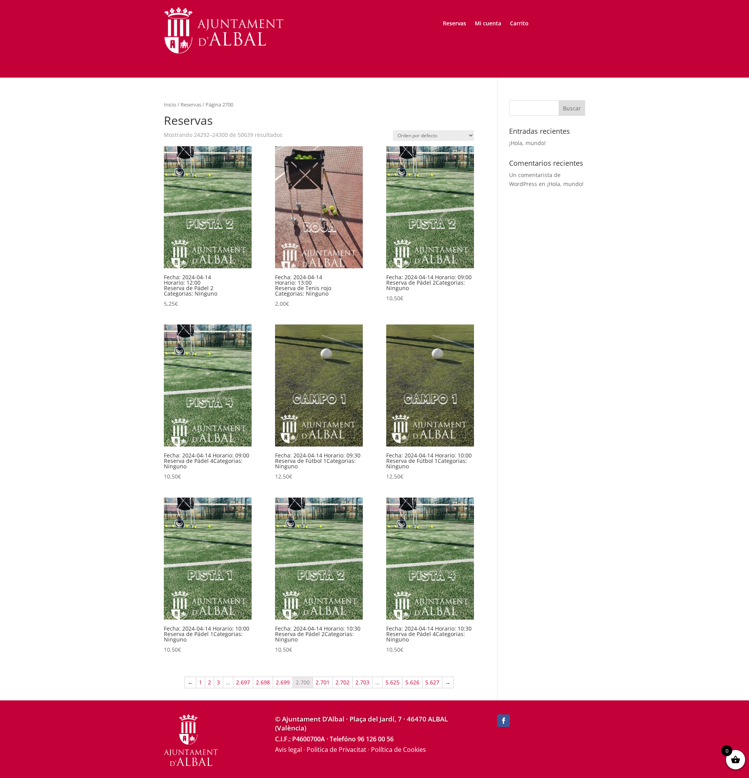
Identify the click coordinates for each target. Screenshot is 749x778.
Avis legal (288, 749)
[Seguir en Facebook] (503, 720)
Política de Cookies (398, 749)
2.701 (323, 682)
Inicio (170, 104)
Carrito (519, 24)
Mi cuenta (488, 24)
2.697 (243, 682)
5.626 (412, 682)
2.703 (362, 682)
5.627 (432, 682)
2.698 (263, 682)
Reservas (454, 24)
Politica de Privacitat (336, 749)
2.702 (342, 682)
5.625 (392, 682)
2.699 (283, 682)
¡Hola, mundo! (527, 143)
